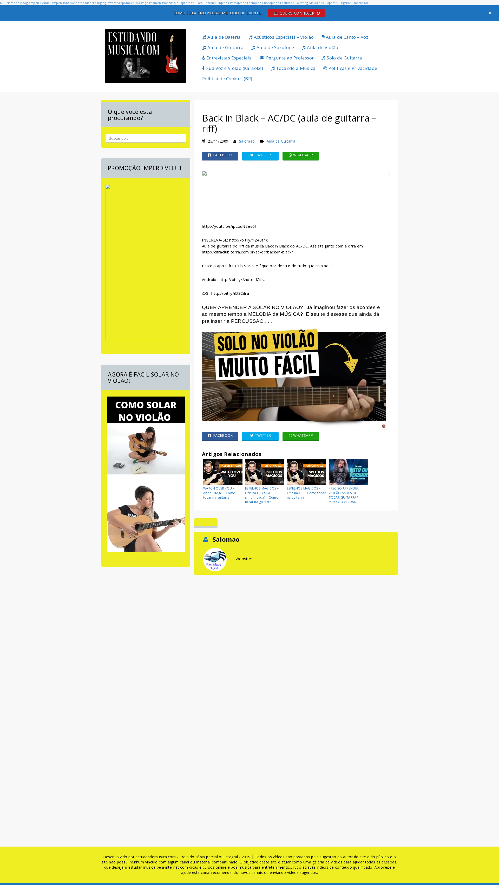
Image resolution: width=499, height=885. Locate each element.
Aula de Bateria (223, 37)
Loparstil (331, 3)
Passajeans (238, 3)
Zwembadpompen (121, 3)
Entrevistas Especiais (228, 58)
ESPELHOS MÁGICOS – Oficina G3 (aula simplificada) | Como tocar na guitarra (262, 495)
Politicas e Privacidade (352, 68)
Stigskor (345, 3)
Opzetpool (187, 3)
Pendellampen (51, 3)
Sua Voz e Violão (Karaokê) (234, 68)
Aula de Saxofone (274, 47)
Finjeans (223, 3)
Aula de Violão (322, 47)
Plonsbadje (170, 3)
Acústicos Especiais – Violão (283, 37)
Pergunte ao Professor (289, 58)
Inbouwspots (72, 3)
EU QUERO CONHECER (295, 13)
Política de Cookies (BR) (227, 79)
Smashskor (360, 3)
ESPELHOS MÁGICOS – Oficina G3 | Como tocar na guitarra (306, 492)
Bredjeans (271, 3)
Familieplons (205, 3)
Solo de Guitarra (344, 58)
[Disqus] (296, 641)
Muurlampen (9, 3)
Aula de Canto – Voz (346, 37)
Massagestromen (148, 3)
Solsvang (302, 3)
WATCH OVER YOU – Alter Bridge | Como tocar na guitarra (219, 492)
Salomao (247, 141)
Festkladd (287, 3)
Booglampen (29, 3)
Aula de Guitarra (225, 47)
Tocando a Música (295, 68)
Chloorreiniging (94, 3)
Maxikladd (316, 3)
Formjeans (255, 3)
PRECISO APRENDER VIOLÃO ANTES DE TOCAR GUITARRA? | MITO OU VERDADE (345, 495)
